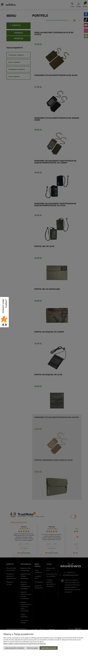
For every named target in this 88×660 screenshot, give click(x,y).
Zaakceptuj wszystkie (48, 648)
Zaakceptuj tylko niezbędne (14, 648)
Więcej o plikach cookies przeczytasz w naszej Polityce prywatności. (24, 643)
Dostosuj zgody (32, 648)
